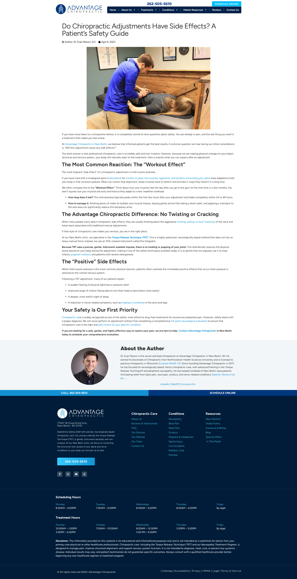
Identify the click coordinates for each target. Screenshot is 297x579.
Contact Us (233, 10)
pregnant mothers (80, 254)
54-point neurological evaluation (189, 321)
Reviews (216, 10)
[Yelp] (84, 474)
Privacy (196, 570)
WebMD (175, 384)
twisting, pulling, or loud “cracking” (196, 221)
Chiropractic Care (144, 414)
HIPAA (207, 570)
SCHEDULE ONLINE (223, 393)
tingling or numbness (132, 302)
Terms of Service (231, 570)
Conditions (168, 10)
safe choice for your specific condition (119, 324)
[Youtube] (76, 474)
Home (113, 10)
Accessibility (182, 570)
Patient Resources (193, 10)
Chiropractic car (71, 317)
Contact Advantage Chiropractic (197, 330)
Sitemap (167, 570)
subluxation (114, 178)
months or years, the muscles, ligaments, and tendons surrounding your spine (168, 178)
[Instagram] (68, 474)
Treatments (147, 10)
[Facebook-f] (59, 474)
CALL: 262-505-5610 (74, 393)
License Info (188, 384)
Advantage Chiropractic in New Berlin (86, 144)
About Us (126, 10)
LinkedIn (164, 384)
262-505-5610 (159, 4)
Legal (216, 570)
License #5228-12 (170, 363)
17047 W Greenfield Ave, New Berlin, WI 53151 (72, 424)
